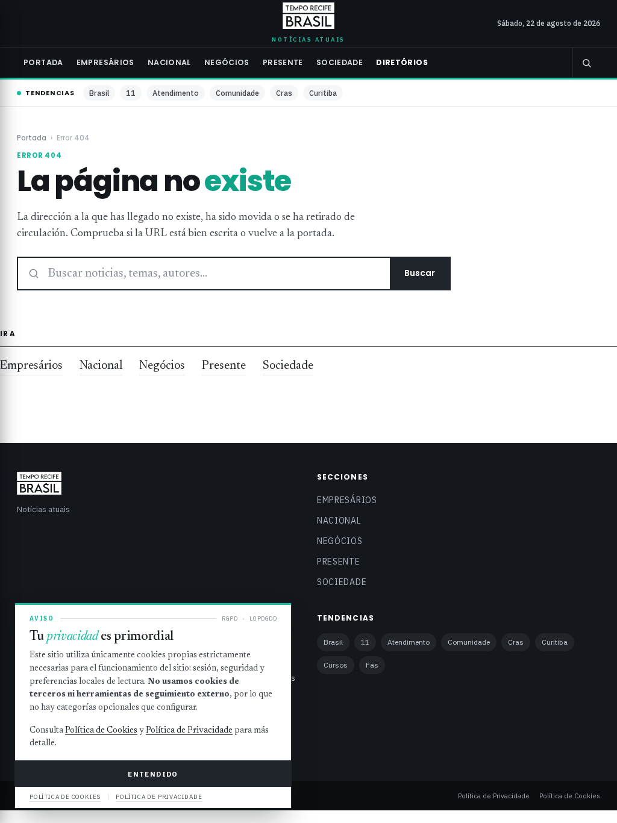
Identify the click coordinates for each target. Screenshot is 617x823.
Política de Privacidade (494, 795)
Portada (43, 62)
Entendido (153, 773)
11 (131, 93)
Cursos (336, 664)
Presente (283, 62)
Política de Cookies (569, 795)
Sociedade (339, 62)
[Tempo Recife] (308, 15)
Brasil (99, 93)
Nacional (169, 62)
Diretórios (402, 62)
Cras (284, 93)
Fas (372, 664)
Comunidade (237, 93)
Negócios (226, 62)
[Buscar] (586, 63)
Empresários (105, 62)
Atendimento (175, 93)
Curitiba (323, 93)
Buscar (419, 273)
